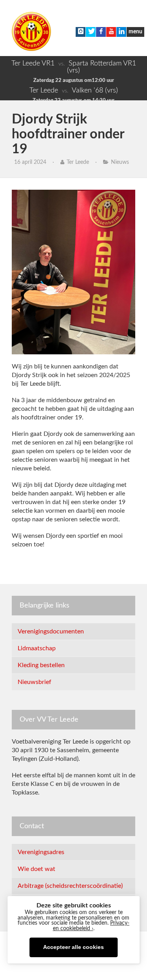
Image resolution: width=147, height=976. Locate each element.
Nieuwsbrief (34, 682)
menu (135, 31)
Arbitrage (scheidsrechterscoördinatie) (70, 886)
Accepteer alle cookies (73, 947)
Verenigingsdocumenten (51, 631)
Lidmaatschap (37, 648)
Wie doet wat (36, 869)
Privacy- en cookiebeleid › (91, 925)
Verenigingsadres (41, 852)
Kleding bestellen (41, 665)
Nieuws (120, 162)
